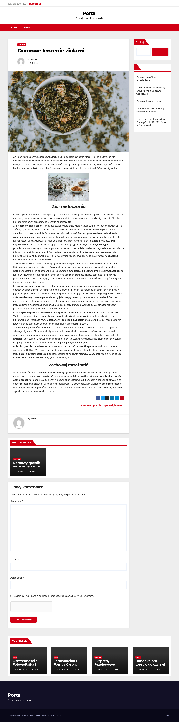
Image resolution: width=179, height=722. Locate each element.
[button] (170, 27)
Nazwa (14, 559)
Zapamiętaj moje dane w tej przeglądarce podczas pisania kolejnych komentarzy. (54, 596)
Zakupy (98, 657)
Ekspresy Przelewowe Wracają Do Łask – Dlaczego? (109, 666)
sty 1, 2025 (102, 670)
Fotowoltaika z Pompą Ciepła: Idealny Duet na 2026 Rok (67, 666)
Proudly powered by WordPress (21, 715)
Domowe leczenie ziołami (149, 101)
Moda (138, 657)
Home (14, 27)
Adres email (17, 578)
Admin (34, 59)
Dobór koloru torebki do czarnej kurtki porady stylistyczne (150, 666)
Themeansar (56, 715)
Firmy (27, 27)
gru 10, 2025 (62, 670)
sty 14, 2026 (21, 670)
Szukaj (140, 42)
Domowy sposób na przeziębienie (101, 405)
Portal (89, 13)
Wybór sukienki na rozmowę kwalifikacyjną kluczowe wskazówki (150, 91)
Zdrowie (21, 44)
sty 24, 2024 (144, 670)
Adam (115, 670)
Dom (15, 657)
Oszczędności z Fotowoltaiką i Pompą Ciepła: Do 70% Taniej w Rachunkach (151, 122)
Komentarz (16, 501)
